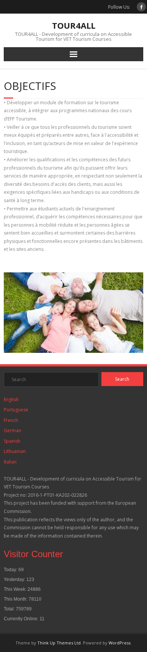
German (12, 430)
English (11, 399)
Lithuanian (15, 451)
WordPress (119, 643)
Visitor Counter (33, 554)
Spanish (12, 441)
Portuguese (16, 409)
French (11, 420)
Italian (10, 462)
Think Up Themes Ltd (59, 643)
